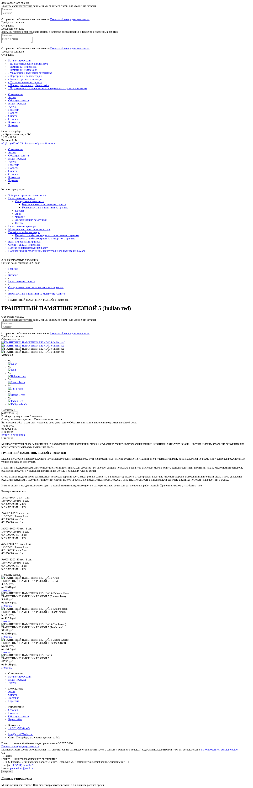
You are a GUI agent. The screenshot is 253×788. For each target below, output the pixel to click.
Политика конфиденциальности (20, 746)
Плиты (19, 223)
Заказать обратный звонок (40, 143)
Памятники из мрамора (22, 226)
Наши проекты (17, 103)
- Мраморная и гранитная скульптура (30, 72)
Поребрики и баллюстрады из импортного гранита (45, 238)
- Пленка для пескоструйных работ (28, 85)
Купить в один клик (13, 434)
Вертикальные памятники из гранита (44, 204)
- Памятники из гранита (22, 66)
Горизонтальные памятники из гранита (45, 207)
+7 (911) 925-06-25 (12, 143)
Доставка (13, 697)
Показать (6, 590)
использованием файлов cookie (219, 749)
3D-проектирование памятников (27, 195)
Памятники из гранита (21, 198)
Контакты (14, 122)
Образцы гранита (18, 100)
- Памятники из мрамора (22, 69)
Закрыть (7, 771)
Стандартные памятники (29, 201)
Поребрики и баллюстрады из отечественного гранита (47, 235)
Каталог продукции (19, 60)
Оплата (12, 115)
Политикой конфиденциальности (69, 19)
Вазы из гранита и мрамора (24, 241)
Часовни (20, 216)
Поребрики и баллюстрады (24, 232)
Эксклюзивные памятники (31, 219)
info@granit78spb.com (20, 734)
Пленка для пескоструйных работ (28, 247)
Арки (18, 213)
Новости (13, 112)
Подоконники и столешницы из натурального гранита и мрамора (46, 250)
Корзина (13, 125)
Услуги (12, 106)
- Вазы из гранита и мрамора (25, 79)
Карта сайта (15, 719)
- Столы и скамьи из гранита (25, 82)
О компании (15, 94)
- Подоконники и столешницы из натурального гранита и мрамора (47, 88)
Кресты (19, 210)
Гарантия (13, 109)
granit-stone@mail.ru (21, 768)
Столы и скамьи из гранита (24, 244)
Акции (12, 97)
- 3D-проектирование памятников (28, 63)
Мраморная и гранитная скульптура (29, 229)
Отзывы (13, 119)
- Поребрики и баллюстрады (25, 76)
